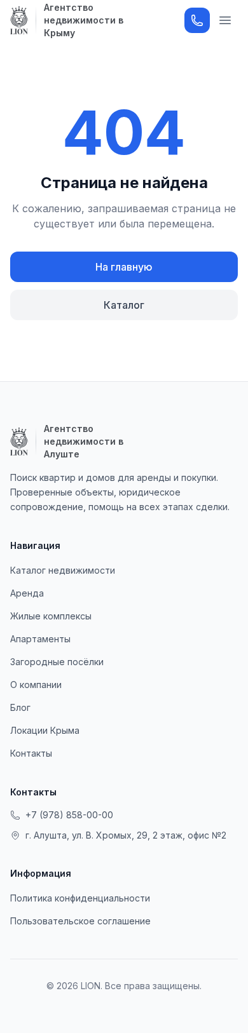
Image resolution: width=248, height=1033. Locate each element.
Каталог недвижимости (62, 570)
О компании (36, 684)
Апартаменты (40, 638)
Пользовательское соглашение (80, 920)
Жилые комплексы (51, 616)
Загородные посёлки (57, 661)
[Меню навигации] (225, 20)
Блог (20, 707)
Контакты (31, 753)
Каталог (124, 305)
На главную (124, 266)
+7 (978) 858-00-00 (69, 814)
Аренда (27, 593)
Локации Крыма (44, 730)
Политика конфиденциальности (80, 898)
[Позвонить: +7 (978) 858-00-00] (197, 20)
